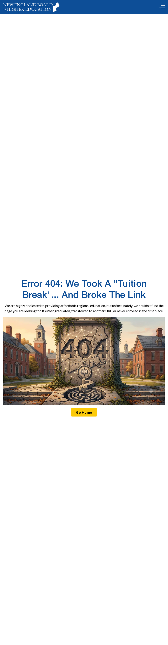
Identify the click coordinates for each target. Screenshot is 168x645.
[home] (31, 7)
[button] (161, 7)
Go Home (84, 412)
